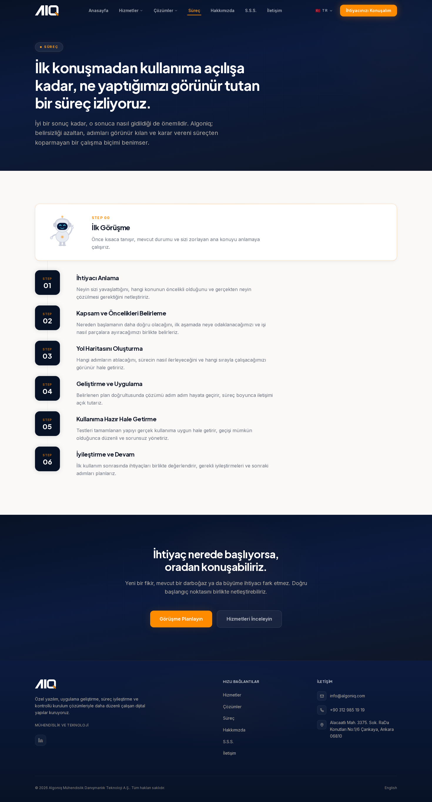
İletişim (274, 10)
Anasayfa (98, 10)
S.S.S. (251, 10)
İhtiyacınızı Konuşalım (368, 10)
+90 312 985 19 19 (347, 709)
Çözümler (163, 10)
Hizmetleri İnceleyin (249, 619)
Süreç (194, 10)
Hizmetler (128, 10)
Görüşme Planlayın (181, 619)
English (391, 788)
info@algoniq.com (347, 695)
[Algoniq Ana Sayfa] (47, 10)
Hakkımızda (223, 10)
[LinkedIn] (40, 740)
